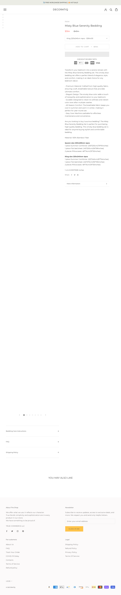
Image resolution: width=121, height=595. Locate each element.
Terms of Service (13, 564)
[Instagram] (17, 531)
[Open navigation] (5, 10)
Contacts (9, 560)
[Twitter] (74, 175)
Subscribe (74, 529)
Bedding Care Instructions (16, 431)
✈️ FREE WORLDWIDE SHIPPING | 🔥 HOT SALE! (60, 2)
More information (73, 184)
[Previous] (19, 415)
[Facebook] (71, 175)
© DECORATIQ (10, 587)
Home (67, 21)
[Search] (111, 9)
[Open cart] (116, 9)
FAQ (7, 442)
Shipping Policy (12, 452)
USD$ (8, 581)
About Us (10, 544)
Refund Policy (71, 548)
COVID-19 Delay (12, 556)
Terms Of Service (72, 556)
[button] (87, 54)
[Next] (45, 415)
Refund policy (11, 568)
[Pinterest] (77, 175)
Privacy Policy (71, 552)
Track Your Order (13, 552)
